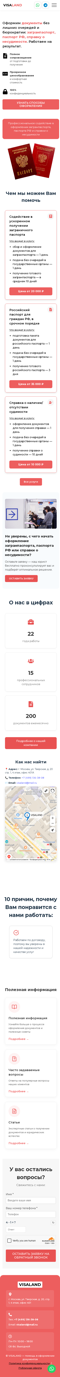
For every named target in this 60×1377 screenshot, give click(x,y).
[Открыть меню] (54, 5)
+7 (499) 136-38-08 (33, 777)
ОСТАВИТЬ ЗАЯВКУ (21, 578)
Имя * (10, 1194)
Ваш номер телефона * (22, 1208)
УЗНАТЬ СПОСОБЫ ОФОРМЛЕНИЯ (31, 104)
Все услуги (31, 481)
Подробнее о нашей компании (31, 743)
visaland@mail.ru (26, 782)
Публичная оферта (30, 1368)
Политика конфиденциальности (29, 1363)
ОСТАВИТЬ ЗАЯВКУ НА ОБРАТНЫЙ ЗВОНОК (30, 1255)
